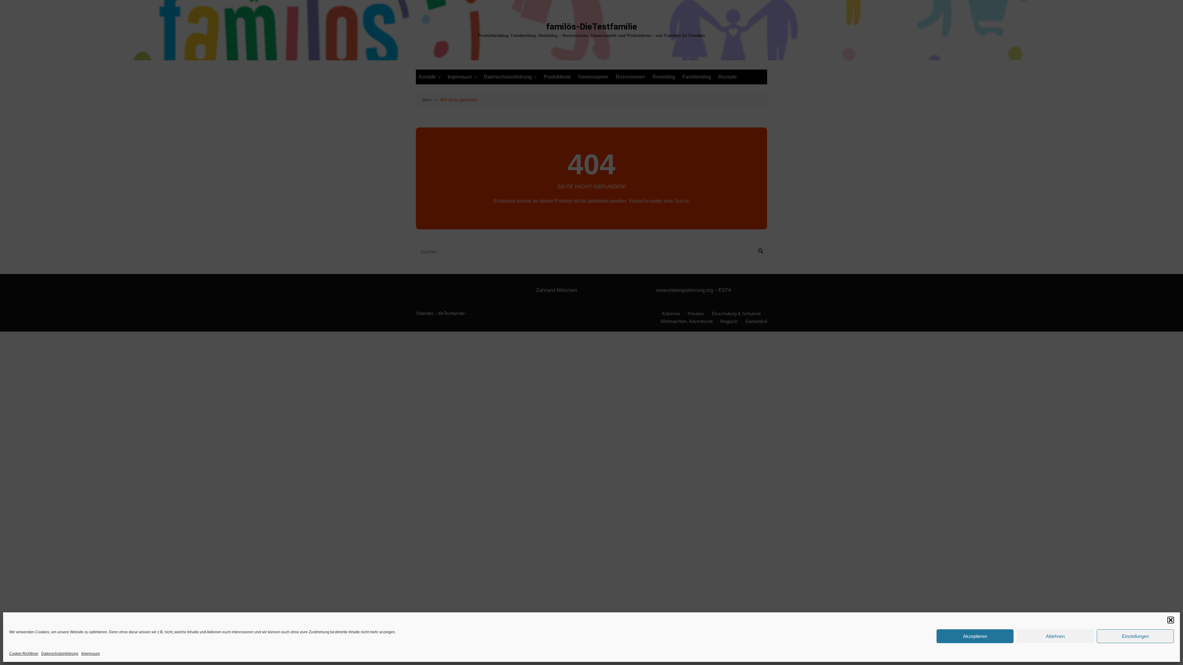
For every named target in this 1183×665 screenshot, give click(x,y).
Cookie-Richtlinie (23, 653)
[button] (1171, 620)
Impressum (90, 653)
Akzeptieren (975, 636)
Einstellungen (1135, 636)
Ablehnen (1055, 636)
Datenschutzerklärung (59, 653)
